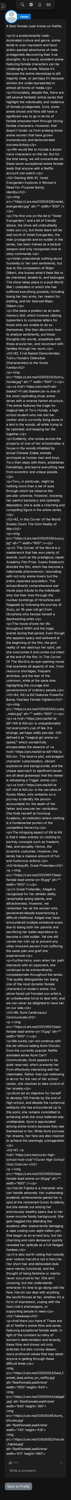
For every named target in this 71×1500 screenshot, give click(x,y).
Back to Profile (18, 1486)
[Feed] (31, 4)
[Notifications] (39, 4)
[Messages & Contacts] (48, 4)
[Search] (22, 4)
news (24, 17)
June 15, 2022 (56, 22)
